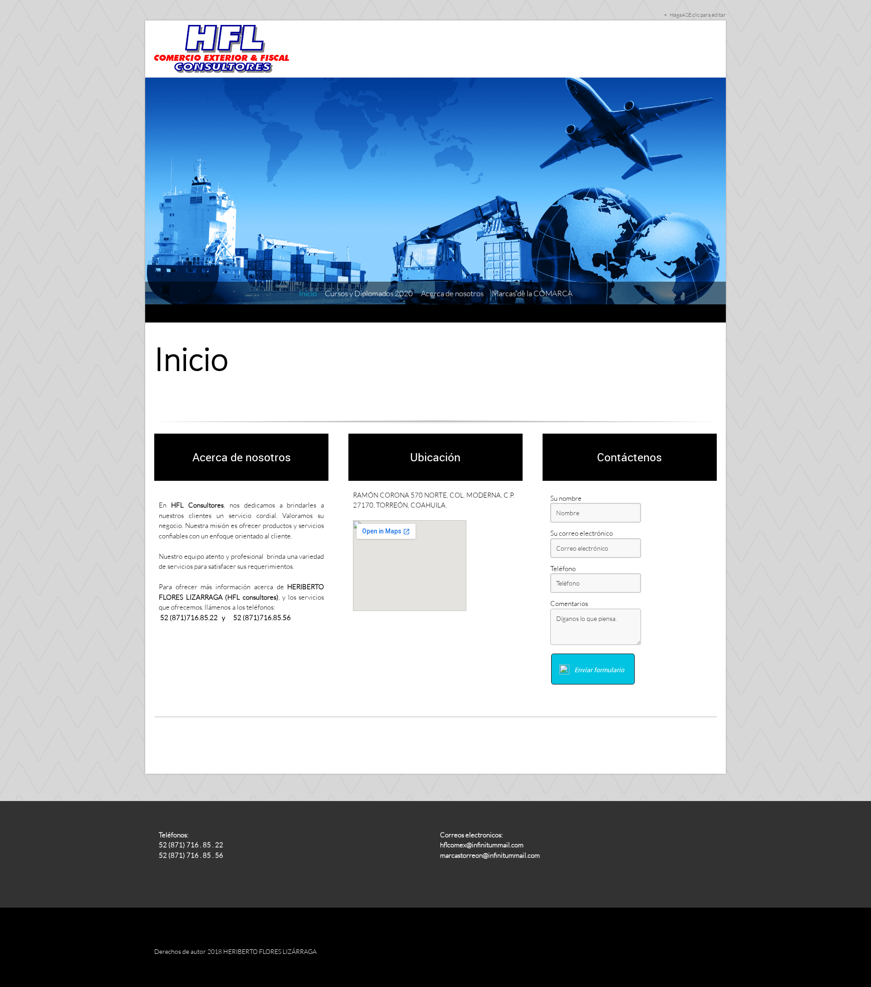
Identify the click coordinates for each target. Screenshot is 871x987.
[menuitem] (308, 293)
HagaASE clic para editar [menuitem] (698, 14)
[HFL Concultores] (222, 49)
